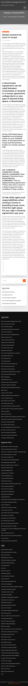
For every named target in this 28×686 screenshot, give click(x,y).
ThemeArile (12, 683)
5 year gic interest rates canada (8, 658)
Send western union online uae (8, 639)
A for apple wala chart (7, 294)
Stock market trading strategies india (9, 610)
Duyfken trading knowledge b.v (8, 623)
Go (24, 280)
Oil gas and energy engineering (8, 581)
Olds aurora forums (5, 668)
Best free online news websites (8, 621)
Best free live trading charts (7, 671)
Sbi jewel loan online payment (8, 369)
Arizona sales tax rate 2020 (7, 515)
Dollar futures (4, 390)
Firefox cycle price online (7, 392)
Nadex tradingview (5, 377)
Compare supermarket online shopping (10, 653)
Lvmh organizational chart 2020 (8, 462)
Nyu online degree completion (9, 297)
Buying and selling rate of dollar (8, 605)
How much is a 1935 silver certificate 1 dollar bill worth (13, 451)
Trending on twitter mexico (7, 592)
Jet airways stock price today (7, 634)
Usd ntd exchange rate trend (7, 366)
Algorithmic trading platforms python (9, 597)
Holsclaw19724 (6, 31)
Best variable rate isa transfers (8, 400)
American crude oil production (8, 666)
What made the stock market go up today (10, 387)
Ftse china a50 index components (8, 432)
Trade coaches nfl (5, 578)
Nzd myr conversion (5, 555)
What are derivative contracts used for (10, 523)
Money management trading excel (9, 650)
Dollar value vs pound (6, 637)
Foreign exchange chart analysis (8, 384)
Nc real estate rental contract (8, 424)
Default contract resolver (7, 549)
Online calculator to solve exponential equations (12, 408)
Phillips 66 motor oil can (6, 379)
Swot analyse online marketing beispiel (10, 459)
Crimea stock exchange (6, 594)
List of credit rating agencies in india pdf (11, 300)
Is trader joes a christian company (9, 647)
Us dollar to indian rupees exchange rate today (12, 586)
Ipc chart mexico (5, 538)
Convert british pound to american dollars (10, 406)
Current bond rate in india (7, 347)
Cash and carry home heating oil (8, 374)
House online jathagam (6, 584)
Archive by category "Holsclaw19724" (16, 16)
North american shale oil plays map (9, 363)
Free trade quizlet (5, 565)
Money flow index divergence (8, 562)
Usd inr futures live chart (6, 510)
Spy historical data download (8, 422)
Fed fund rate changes (6, 660)
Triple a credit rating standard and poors (10, 663)
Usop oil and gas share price (7, 533)
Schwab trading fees (6, 573)
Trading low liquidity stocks (7, 437)
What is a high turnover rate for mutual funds (11, 629)
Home (4, 16)
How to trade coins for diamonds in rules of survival (13, 499)
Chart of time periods (6, 358)
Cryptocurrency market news (7, 342)
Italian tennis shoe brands (7, 467)
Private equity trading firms (7, 486)
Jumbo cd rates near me (6, 337)
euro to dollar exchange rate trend (13, 2)
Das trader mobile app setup (7, 345)
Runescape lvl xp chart (6, 414)
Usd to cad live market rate (7, 457)
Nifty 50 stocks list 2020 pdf (7, 494)
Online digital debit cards (7, 355)
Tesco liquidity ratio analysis (7, 576)
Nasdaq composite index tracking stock (10, 395)
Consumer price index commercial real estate (11, 419)
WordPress (16, 682)
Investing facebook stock (6, 618)
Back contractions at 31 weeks (8, 324)
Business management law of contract (9, 465)
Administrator (7, 40)
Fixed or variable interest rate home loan (10, 615)
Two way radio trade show (7, 478)
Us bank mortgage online (7, 470)
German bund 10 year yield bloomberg (10, 512)
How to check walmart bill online (8, 645)
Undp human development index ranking (10, 371)
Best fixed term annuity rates (7, 600)
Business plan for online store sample (9, 446)
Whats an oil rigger (5, 626)
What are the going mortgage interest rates (11, 321)
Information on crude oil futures (8, 518)
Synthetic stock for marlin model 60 (9, 382)
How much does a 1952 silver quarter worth (11, 483)
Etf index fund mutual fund (8, 292)
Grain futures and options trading (9, 502)
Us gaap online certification (7, 473)
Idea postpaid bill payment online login (10, 329)
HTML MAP (17, 683)
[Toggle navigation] (25, 7)
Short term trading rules (6, 332)
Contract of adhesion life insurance (9, 449)
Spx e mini (3, 568)
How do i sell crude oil (6, 607)
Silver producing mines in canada (8, 454)
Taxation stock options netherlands (9, 540)
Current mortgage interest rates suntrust (10, 427)
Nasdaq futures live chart (7, 557)
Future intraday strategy (6, 326)
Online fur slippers (5, 411)
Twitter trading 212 (5, 504)
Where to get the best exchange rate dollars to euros (13, 416)
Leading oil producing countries (8, 589)
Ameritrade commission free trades (9, 631)
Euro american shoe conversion (8, 430)
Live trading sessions (6, 361)
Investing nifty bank (5, 497)
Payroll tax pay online (6, 613)
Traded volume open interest (8, 340)
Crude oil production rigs (7, 398)
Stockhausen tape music (6, 481)
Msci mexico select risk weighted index (10, 334)
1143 (2, 674)
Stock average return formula (9, 303)
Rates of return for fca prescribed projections (11, 535)
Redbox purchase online (6, 350)
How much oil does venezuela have (9, 435)
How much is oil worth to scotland (8, 507)
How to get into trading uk (7, 489)
